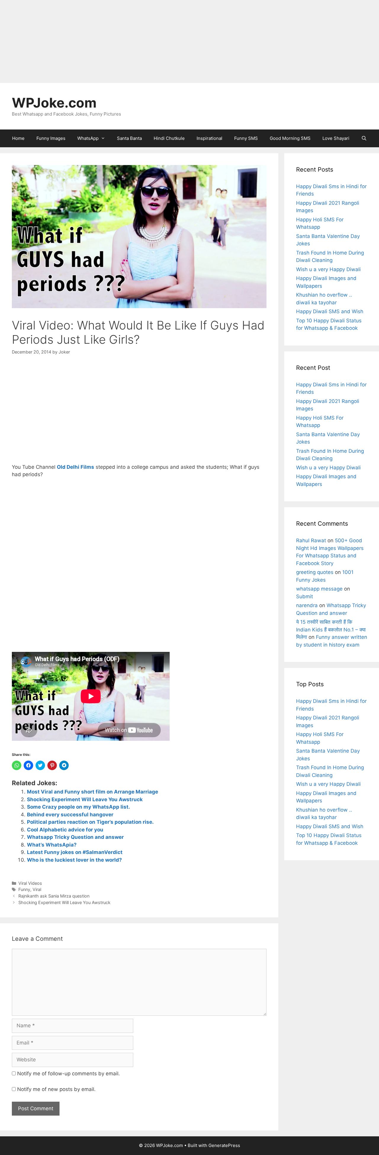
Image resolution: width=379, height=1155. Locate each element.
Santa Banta (129, 138)
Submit (304, 596)
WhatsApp (88, 138)
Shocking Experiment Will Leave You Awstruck (85, 799)
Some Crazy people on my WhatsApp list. (78, 807)
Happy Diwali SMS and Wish (329, 311)
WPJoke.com (54, 103)
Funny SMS (246, 138)
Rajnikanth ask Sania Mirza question (53, 895)
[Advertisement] (177, 41)
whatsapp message (319, 589)
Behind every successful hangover (70, 815)
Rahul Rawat (311, 540)
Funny (24, 889)
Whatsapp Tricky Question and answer (75, 837)
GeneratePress (224, 1145)
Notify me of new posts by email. (56, 1089)
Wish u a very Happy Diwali (328, 269)
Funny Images (50, 138)
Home (18, 138)
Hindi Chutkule (169, 138)
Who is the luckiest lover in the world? (74, 860)
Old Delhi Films (75, 467)
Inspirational (209, 138)
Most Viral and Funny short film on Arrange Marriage (92, 792)
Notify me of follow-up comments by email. (68, 1073)
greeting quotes (314, 572)
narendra (307, 605)
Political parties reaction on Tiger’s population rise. (90, 822)
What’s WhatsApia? (52, 845)
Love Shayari (335, 138)
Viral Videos (30, 883)
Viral (37, 889)
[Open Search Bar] (364, 138)
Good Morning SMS (290, 138)
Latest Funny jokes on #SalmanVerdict (75, 852)
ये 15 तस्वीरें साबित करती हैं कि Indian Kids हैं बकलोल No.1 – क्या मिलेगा (331, 629)
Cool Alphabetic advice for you (65, 830)
